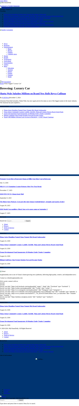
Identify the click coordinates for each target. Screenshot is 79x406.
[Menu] (1, 80)
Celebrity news (12, 54)
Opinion (10, 75)
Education (11, 68)
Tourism (10, 70)
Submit (21, 400)
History (10, 71)
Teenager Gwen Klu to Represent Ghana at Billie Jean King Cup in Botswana (25, 179)
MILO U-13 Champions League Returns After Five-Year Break (21, 186)
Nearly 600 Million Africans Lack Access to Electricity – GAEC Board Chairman (29, 21)
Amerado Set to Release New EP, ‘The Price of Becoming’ (22, 26)
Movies (10, 50)
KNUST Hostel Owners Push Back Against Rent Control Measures (24, 23)
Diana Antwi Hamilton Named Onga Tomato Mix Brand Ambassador (25, 14)
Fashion (10, 52)
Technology (7, 59)
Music (9, 49)
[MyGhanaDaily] (5, 7)
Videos (6, 64)
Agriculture (7, 61)
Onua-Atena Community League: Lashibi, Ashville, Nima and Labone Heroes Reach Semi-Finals (33, 16)
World (9, 77)
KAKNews (5, 97)
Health (6, 57)
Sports (6, 56)
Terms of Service (9, 228)
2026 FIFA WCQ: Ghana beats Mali (12, 194)
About (6, 224)
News (6, 44)
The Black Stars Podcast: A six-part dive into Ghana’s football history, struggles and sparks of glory (32, 202)
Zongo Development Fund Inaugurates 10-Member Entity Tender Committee (27, 18)
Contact (6, 229)
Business (7, 45)
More (5, 66)
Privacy (6, 226)
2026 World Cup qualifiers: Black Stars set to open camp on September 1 (24, 209)
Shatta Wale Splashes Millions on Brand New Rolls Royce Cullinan (33, 93)
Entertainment (8, 47)
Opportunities (8, 63)
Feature (10, 73)
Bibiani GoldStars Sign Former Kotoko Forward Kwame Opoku (23, 19)
